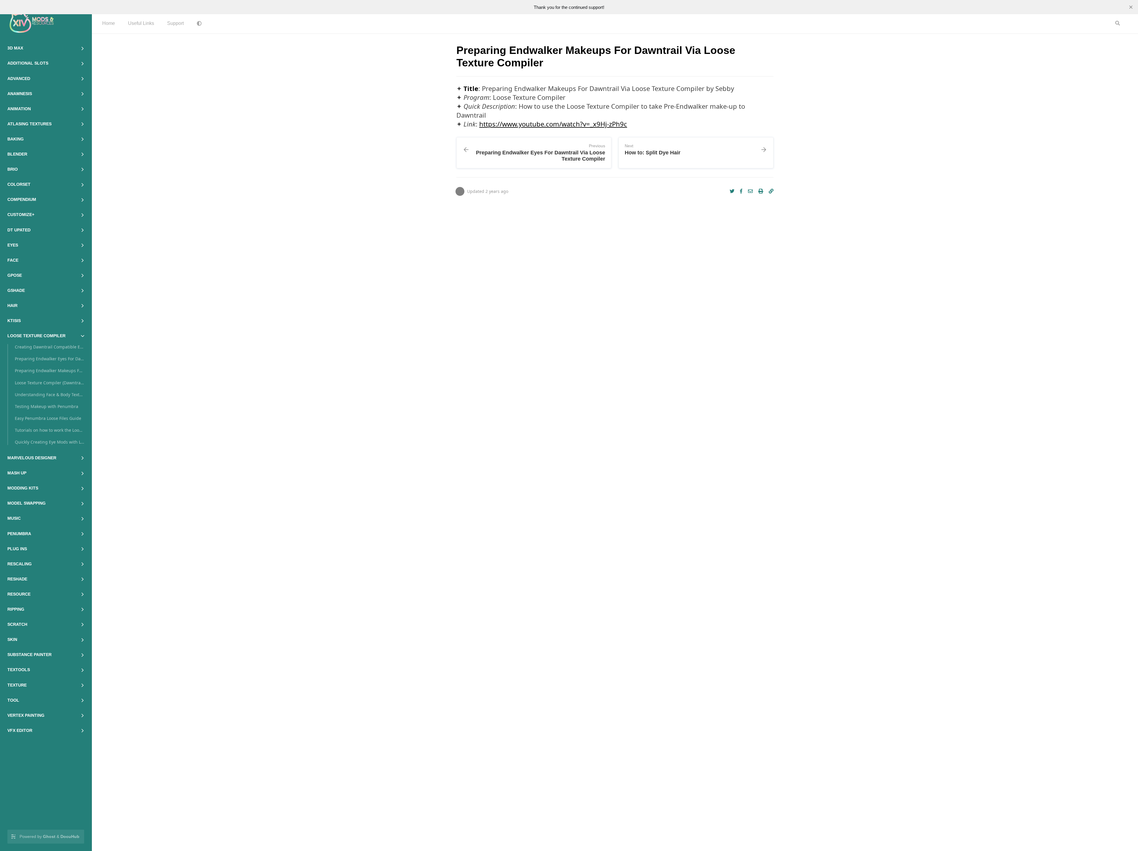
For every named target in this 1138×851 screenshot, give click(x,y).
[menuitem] (108, 23)
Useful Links (141, 23)
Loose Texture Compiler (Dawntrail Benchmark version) (49, 382)
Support (175, 23)
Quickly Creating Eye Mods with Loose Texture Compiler (49, 442)
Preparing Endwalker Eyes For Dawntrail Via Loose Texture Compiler (49, 358)
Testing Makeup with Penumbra (46, 406)
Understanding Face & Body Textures (49, 394)
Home (108, 23)
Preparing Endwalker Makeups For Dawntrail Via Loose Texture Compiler (49, 370)
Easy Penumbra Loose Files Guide (48, 418)
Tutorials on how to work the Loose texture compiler (49, 430)
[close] (1131, 7)
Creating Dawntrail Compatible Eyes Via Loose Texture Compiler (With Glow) (49, 347)
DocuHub (69, 836)
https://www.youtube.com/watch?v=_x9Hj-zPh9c (553, 123)
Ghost (49, 836)
